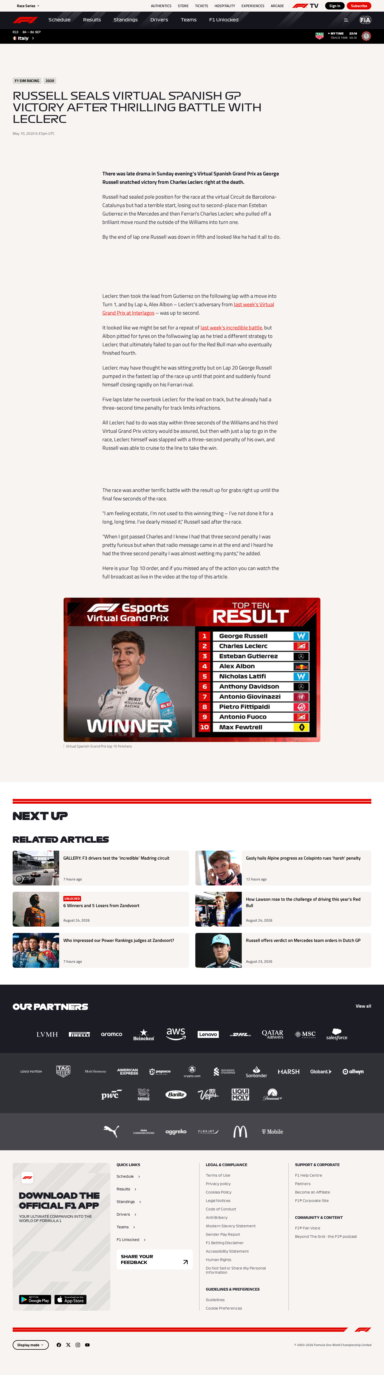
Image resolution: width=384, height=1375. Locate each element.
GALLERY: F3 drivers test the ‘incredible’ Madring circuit (116, 858)
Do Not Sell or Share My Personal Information (236, 1270)
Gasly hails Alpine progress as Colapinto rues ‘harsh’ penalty (303, 858)
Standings (126, 20)
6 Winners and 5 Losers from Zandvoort (101, 905)
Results (92, 20)
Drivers (159, 20)
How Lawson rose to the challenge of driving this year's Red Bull (303, 902)
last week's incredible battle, (232, 327)
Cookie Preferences (224, 1308)
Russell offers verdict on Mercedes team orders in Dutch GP (303, 940)
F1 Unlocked (224, 20)
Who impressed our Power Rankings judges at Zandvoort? (118, 940)
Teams (189, 20)
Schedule (59, 20)
